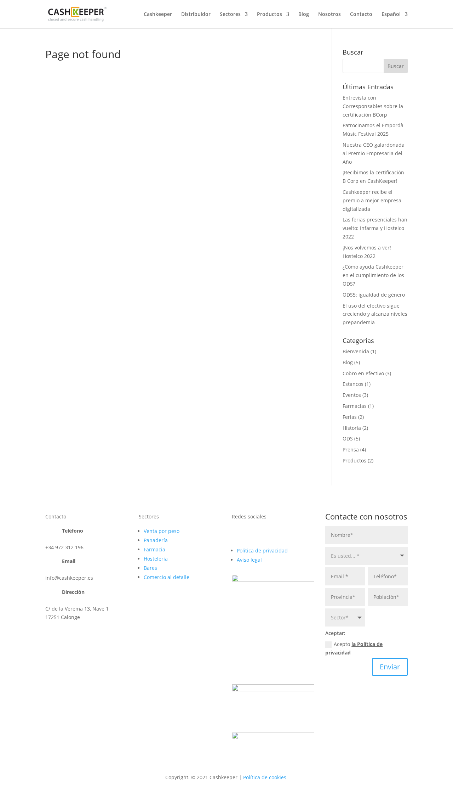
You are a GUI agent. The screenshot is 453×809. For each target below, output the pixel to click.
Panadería (156, 540)
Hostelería (156, 558)
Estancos (353, 384)
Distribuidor (196, 14)
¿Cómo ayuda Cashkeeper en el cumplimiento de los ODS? (373, 275)
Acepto (354, 648)
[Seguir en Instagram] (265, 532)
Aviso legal (249, 559)
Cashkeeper (158, 14)
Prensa (351, 449)
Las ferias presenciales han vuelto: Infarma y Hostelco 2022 (375, 228)
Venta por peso (161, 531)
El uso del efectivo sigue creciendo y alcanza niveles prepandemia (375, 314)
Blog (303, 14)
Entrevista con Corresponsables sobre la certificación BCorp (373, 106)
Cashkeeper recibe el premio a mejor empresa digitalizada (372, 200)
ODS (348, 438)
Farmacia (154, 549)
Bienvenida (356, 351)
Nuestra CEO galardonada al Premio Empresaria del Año (374, 153)
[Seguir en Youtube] (237, 532)
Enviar (390, 667)
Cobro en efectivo (363, 373)
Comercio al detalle (166, 577)
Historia (352, 428)
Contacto (361, 14)
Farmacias (355, 406)
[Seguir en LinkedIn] (251, 532)
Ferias (350, 417)
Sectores (230, 14)
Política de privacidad (262, 550)
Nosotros (329, 14)
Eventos (352, 395)
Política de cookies (264, 777)
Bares (150, 567)
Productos (269, 14)
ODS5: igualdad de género (374, 294)
